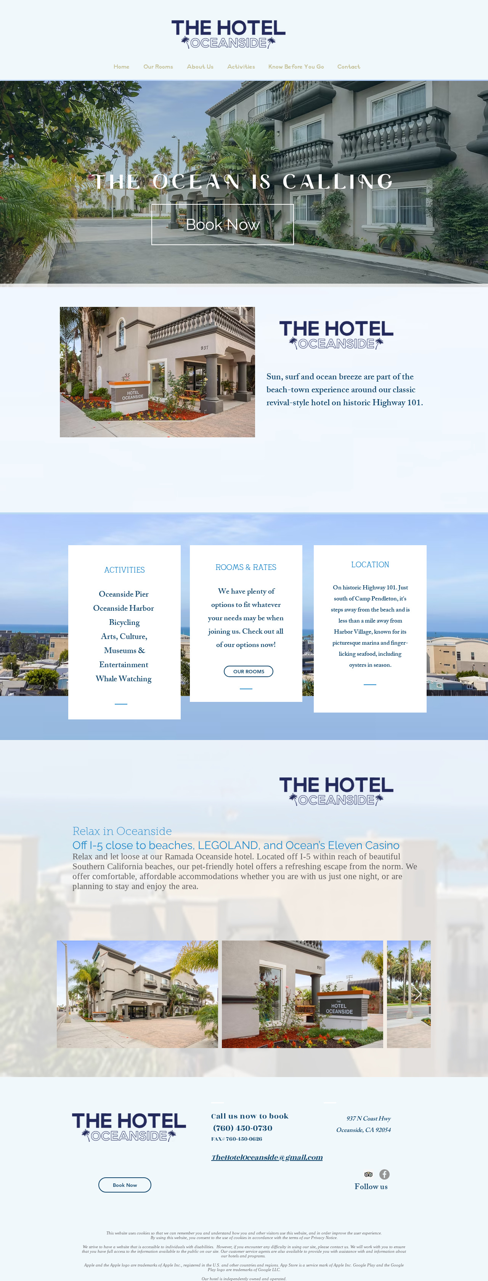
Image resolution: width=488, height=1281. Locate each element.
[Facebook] (384, 1174)
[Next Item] (417, 994)
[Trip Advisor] (368, 1174)
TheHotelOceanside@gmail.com (267, 1157)
